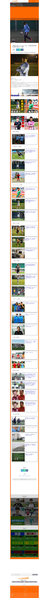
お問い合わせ (12, 594)
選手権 (29, 475)
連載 (25, 591)
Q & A (12, 591)
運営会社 (25, 595)
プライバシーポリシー (26, 594)
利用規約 (12, 595)
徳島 (25, 475)
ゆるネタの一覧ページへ (25, 479)
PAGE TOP (24, 584)
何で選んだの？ (20, 475)
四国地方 (23, 475)
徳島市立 (27, 475)
